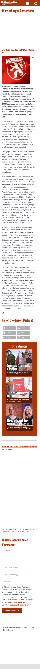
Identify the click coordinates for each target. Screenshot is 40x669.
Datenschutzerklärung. (10, 600)
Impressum (25, 628)
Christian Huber (9, 529)
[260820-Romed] (19, 405)
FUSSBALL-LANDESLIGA (22, 531)
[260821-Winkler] (19, 378)
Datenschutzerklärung (11, 628)
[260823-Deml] (19, 350)
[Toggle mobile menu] (28, 3)
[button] (9, 328)
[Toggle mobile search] (36, 3)
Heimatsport (5, 531)
